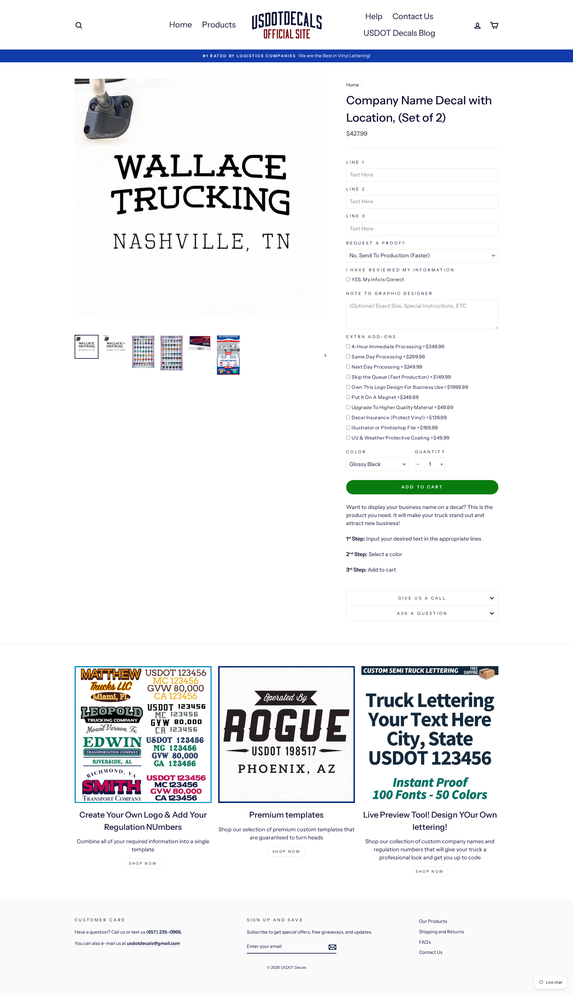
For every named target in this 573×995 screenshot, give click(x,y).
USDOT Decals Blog (399, 33)
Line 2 (355, 189)
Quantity (430, 451)
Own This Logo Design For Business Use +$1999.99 (410, 387)
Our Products (433, 921)
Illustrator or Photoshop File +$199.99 (395, 428)
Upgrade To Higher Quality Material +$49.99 (402, 407)
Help (373, 16)
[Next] (322, 355)
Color (356, 451)
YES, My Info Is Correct (378, 279)
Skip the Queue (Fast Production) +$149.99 (401, 377)
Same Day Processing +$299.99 (388, 357)
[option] (286, 55)
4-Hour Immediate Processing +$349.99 (398, 346)
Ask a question (422, 613)
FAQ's (425, 942)
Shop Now (143, 863)
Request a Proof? (376, 243)
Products (219, 25)
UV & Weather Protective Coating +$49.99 (401, 438)
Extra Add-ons (371, 336)
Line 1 (355, 162)
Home (180, 25)
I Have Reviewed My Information (400, 269)
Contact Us (412, 16)
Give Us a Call (422, 598)
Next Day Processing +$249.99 (387, 367)
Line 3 (356, 215)
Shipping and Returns (441, 931)
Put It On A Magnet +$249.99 (385, 397)
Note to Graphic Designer (389, 293)
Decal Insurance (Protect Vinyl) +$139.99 (399, 417)
